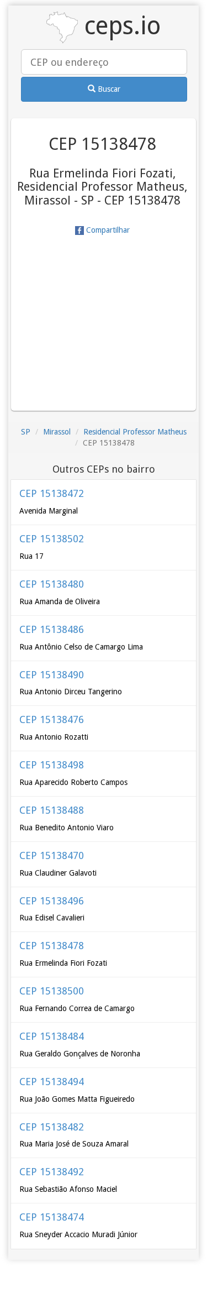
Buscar (107, 89)
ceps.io (119, 25)
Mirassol (57, 431)
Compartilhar (107, 230)
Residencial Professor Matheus (135, 431)
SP (25, 431)
